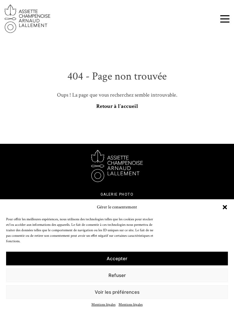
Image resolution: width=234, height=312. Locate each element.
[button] (225, 207)
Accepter (117, 258)
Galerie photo (117, 194)
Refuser (117, 275)
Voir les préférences (117, 292)
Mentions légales (103, 304)
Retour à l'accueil (117, 106)
